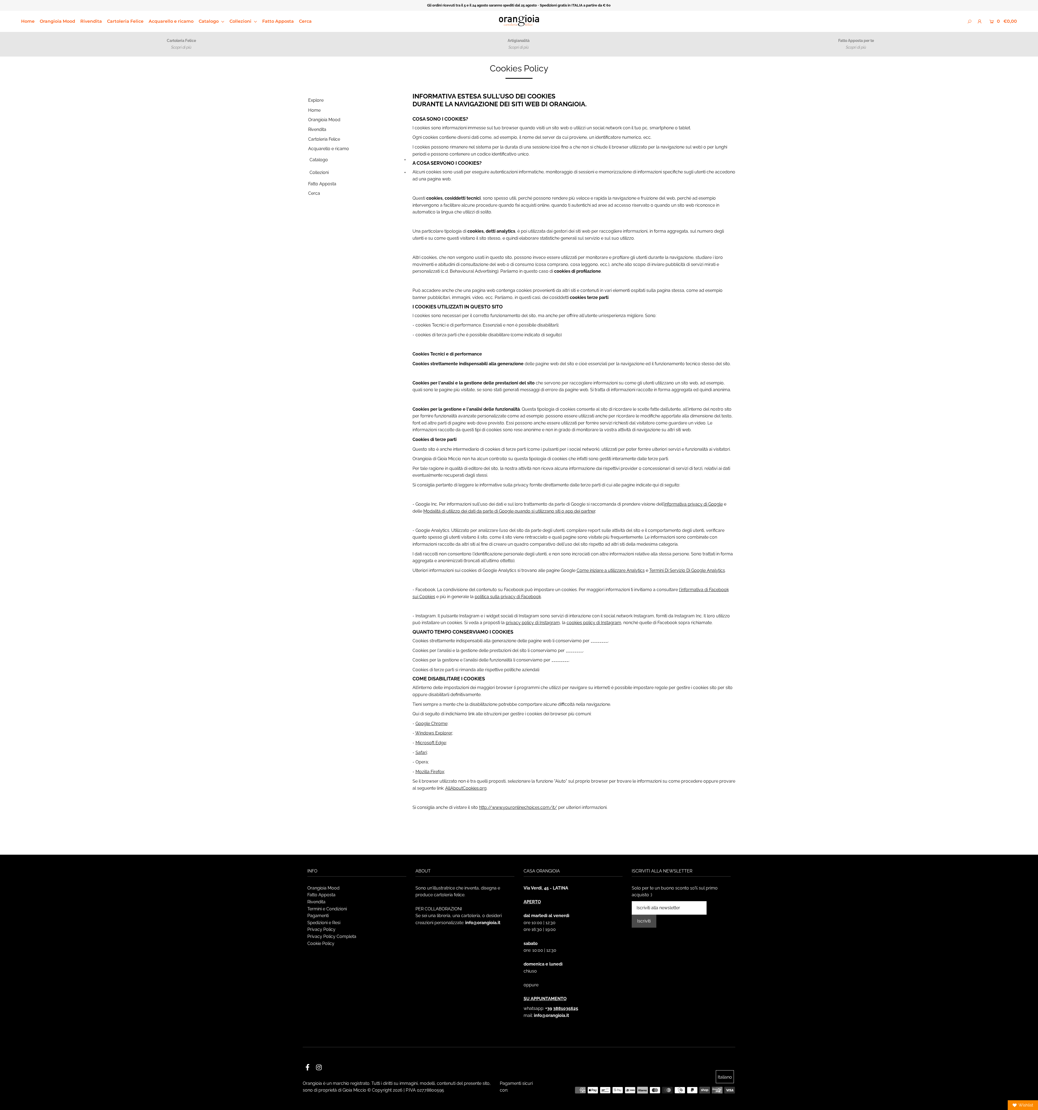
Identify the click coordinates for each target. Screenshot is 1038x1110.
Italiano (725, 1077)
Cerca (305, 21)
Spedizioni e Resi (323, 922)
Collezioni (240, 21)
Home (28, 21)
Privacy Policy (321, 929)
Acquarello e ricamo (171, 21)
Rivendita (91, 21)
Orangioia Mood (57, 21)
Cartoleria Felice (125, 21)
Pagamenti (318, 915)
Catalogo (209, 21)
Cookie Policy (320, 943)
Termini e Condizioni (327, 908)
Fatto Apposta (278, 21)
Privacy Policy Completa (331, 936)
